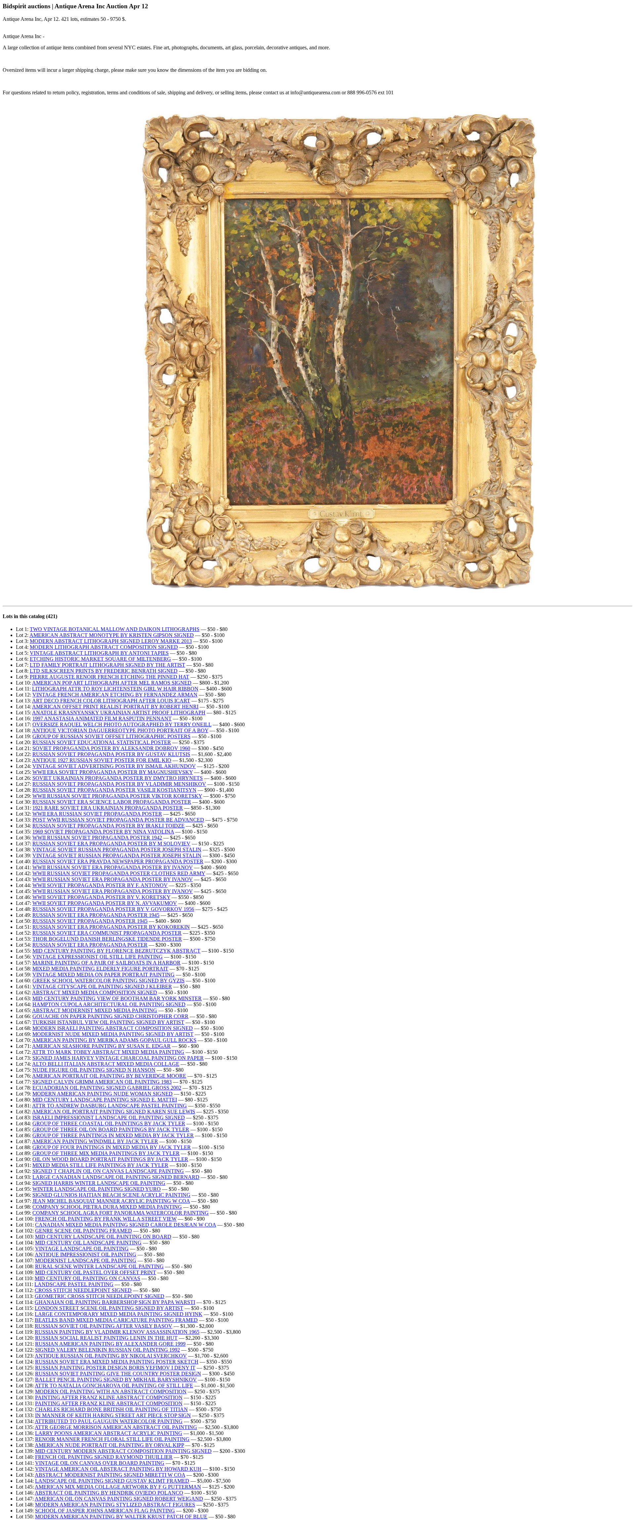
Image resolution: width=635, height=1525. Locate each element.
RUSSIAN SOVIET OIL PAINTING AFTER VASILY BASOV (103, 1326)
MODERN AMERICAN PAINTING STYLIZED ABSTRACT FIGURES (115, 1504)
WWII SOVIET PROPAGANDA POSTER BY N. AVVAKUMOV (104, 903)
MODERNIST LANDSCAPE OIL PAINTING (85, 1260)
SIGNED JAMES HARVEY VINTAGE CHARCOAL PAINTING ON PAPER (118, 1058)
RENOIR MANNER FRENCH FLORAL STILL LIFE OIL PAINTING (112, 1439)
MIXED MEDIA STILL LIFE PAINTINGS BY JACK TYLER (100, 1165)
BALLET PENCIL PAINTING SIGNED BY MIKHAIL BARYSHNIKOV (116, 1379)
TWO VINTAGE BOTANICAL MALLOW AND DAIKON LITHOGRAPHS (114, 629)
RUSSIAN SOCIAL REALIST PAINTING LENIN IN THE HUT (106, 1338)
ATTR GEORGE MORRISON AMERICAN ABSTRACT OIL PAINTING (116, 1427)
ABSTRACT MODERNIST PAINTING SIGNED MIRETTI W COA (110, 1475)
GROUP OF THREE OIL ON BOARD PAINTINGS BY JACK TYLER (110, 1129)
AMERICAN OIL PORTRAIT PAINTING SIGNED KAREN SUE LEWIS (113, 1111)
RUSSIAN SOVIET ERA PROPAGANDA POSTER (90, 945)
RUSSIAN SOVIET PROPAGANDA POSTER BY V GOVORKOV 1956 (113, 909)
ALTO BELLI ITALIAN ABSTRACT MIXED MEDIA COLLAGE (105, 1064)
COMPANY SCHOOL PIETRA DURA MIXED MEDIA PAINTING (107, 1207)
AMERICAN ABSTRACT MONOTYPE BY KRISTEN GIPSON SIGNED (111, 635)
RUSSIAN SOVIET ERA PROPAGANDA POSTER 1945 (95, 915)
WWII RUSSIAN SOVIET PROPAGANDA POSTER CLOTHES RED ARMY (118, 873)
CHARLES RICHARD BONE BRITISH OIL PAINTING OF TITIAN (111, 1409)
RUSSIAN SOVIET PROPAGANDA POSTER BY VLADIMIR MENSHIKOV (119, 784)
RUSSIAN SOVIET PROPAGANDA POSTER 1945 (90, 921)
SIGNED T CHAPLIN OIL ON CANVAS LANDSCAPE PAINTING (108, 1171)
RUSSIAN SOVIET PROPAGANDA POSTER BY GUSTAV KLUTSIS (111, 754)
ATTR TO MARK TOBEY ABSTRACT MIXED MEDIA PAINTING (108, 1052)
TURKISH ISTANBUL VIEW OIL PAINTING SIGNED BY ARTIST (108, 1022)
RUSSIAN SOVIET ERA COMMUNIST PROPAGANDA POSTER (107, 933)
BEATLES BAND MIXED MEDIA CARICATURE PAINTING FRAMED (116, 1320)
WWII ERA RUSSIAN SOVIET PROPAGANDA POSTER (97, 814)
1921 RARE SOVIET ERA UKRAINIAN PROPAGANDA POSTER (107, 808)
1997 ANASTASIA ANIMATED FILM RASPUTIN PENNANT (102, 718)
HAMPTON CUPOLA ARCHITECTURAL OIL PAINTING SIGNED (109, 1004)
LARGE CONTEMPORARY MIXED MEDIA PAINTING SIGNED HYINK (118, 1314)
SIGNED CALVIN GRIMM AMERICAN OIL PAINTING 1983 (102, 1082)
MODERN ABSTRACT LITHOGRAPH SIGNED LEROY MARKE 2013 (111, 641)
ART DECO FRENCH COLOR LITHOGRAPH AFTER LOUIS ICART (111, 700)
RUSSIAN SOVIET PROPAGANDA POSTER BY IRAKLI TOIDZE (108, 826)
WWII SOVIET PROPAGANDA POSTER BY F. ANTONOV (100, 885)
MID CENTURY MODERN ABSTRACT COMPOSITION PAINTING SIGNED (123, 1451)
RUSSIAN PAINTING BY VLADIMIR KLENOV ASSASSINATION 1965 (117, 1332)
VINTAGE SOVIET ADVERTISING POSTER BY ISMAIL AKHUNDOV (114, 766)
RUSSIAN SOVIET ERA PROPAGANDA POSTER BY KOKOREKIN (111, 927)
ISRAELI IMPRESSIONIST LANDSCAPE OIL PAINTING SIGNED (108, 1117)
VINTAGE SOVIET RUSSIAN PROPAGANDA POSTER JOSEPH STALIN (116, 849)
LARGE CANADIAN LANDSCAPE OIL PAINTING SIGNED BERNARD (115, 1177)
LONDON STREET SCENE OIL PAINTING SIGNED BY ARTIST (109, 1308)
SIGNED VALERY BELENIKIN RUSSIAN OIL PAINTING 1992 (107, 1350)
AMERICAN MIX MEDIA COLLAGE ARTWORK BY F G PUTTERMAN (118, 1487)
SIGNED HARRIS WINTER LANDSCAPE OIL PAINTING (98, 1183)
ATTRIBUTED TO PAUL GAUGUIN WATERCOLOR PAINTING (109, 1421)
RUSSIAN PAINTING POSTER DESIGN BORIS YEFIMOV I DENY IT (115, 1367)
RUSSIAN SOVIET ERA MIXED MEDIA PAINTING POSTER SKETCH (116, 1362)
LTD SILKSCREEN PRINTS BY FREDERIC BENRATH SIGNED (104, 671)
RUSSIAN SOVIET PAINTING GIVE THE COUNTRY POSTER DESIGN (118, 1373)
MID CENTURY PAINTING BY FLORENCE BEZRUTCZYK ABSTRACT (116, 951)
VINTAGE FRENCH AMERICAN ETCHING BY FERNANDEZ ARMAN (114, 694)
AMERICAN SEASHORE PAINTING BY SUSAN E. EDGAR (101, 1046)
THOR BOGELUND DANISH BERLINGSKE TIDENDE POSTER (107, 939)
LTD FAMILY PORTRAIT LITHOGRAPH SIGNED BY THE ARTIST (107, 665)
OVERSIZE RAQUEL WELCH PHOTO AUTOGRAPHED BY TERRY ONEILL (121, 724)
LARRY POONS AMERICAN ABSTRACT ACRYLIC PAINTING (108, 1433)
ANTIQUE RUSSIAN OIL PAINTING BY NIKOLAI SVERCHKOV (111, 1356)
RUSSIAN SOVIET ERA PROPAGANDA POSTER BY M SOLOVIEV (111, 843)
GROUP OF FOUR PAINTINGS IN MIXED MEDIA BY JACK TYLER (111, 1147)
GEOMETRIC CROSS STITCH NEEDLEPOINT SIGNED (99, 1296)
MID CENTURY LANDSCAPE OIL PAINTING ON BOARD (103, 1236)
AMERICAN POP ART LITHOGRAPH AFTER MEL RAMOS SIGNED (111, 683)
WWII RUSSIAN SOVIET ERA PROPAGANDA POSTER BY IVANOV (112, 867)
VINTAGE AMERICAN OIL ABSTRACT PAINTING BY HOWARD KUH (118, 1469)
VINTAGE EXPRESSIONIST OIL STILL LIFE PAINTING (97, 957)
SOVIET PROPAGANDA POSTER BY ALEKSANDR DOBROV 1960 (111, 748)
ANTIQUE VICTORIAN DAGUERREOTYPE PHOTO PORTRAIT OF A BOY (120, 730)
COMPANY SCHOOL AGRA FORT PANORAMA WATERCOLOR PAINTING (120, 1213)
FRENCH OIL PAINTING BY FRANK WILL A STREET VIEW (106, 1219)
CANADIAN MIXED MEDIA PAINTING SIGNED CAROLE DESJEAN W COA (125, 1225)
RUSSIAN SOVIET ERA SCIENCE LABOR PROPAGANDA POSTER (111, 802)
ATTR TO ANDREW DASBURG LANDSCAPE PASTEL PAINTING (109, 1105)
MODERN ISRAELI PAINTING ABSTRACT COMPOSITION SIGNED (112, 1028)
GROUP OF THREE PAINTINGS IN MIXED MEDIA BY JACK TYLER (113, 1135)
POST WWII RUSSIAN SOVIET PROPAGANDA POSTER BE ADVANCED (118, 820)
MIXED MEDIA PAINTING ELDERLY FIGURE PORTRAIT (100, 968)
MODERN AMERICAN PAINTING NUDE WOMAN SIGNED (102, 1094)
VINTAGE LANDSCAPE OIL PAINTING (82, 1248)
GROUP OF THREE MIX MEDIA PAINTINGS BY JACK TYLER (106, 1153)
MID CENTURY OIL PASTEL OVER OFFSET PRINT (95, 1272)
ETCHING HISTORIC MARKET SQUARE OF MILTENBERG (100, 659)
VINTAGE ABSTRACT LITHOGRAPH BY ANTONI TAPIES (99, 653)
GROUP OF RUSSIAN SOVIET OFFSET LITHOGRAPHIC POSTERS (111, 736)
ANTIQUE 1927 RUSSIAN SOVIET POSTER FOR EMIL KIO (101, 760)
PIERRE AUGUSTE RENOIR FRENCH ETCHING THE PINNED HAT (109, 677)
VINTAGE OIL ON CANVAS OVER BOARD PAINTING (99, 1463)
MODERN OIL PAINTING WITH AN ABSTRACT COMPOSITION (111, 1391)
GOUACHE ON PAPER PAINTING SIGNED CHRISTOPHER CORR (110, 1016)
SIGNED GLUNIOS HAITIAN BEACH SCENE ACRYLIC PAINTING (111, 1195)
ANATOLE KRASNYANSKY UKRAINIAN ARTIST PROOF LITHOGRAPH (118, 712)
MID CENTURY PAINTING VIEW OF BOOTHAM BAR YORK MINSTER (117, 998)
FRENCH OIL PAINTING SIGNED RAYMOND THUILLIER (104, 1457)
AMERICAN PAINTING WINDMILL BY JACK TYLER (95, 1141)
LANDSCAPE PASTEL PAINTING (73, 1284)
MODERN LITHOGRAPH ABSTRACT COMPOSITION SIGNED (104, 647)
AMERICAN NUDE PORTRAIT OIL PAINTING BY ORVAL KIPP (109, 1445)
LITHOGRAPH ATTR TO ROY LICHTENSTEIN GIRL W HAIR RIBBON (115, 689)
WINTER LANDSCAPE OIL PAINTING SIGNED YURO (96, 1189)
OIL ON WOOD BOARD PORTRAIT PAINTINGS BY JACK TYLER (110, 1159)
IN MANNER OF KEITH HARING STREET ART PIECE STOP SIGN (113, 1415)
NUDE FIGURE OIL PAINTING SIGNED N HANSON (93, 1070)
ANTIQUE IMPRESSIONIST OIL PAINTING (85, 1254)
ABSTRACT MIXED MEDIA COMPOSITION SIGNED (94, 992)
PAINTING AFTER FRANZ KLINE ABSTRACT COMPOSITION (109, 1397)
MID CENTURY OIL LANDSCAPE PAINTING (88, 1242)
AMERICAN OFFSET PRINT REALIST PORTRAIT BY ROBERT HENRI (115, 706)
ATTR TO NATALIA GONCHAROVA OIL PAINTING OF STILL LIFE (114, 1385)
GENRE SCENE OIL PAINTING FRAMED (83, 1230)
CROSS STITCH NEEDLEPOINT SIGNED (83, 1290)
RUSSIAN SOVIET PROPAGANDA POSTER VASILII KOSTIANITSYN (114, 790)
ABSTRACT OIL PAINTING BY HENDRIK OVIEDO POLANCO (109, 1493)
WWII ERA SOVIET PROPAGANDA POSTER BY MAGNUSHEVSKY (112, 772)
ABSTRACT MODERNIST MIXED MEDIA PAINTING (94, 1010)
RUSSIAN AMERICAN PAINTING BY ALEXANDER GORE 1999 (110, 1344)
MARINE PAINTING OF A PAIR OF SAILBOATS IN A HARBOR (106, 962)
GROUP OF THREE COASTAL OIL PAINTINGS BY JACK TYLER (108, 1123)
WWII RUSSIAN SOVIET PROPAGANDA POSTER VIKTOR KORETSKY (117, 796)
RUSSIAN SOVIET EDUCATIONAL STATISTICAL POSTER (101, 742)
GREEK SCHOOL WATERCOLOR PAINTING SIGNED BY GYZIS (108, 980)
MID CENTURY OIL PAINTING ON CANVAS (87, 1278)
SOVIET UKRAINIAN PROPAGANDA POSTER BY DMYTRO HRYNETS (117, 778)
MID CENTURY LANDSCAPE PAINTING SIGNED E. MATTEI (104, 1099)
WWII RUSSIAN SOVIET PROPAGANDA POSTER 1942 (97, 837)
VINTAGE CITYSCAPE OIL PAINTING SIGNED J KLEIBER (102, 986)
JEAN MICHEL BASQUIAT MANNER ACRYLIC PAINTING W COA (111, 1201)
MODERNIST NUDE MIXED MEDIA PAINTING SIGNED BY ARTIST (112, 1034)
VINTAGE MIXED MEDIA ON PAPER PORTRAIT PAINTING (103, 974)
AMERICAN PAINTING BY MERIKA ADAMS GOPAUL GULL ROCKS (114, 1040)
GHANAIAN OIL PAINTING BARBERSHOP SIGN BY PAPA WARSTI (115, 1302)
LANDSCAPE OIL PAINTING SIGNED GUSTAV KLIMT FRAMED (112, 1481)
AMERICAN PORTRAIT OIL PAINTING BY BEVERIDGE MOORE (109, 1076)
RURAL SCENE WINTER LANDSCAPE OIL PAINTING (99, 1266)
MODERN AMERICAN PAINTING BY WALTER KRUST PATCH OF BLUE (121, 1516)
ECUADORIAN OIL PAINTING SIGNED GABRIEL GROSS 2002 (106, 1088)
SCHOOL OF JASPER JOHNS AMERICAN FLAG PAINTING (105, 1510)
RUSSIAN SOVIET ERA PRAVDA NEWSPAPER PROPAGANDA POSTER (117, 861)
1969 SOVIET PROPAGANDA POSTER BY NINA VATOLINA (103, 831)
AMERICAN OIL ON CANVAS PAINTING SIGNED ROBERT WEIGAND (119, 1499)
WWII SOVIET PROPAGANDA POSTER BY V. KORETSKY (101, 897)
